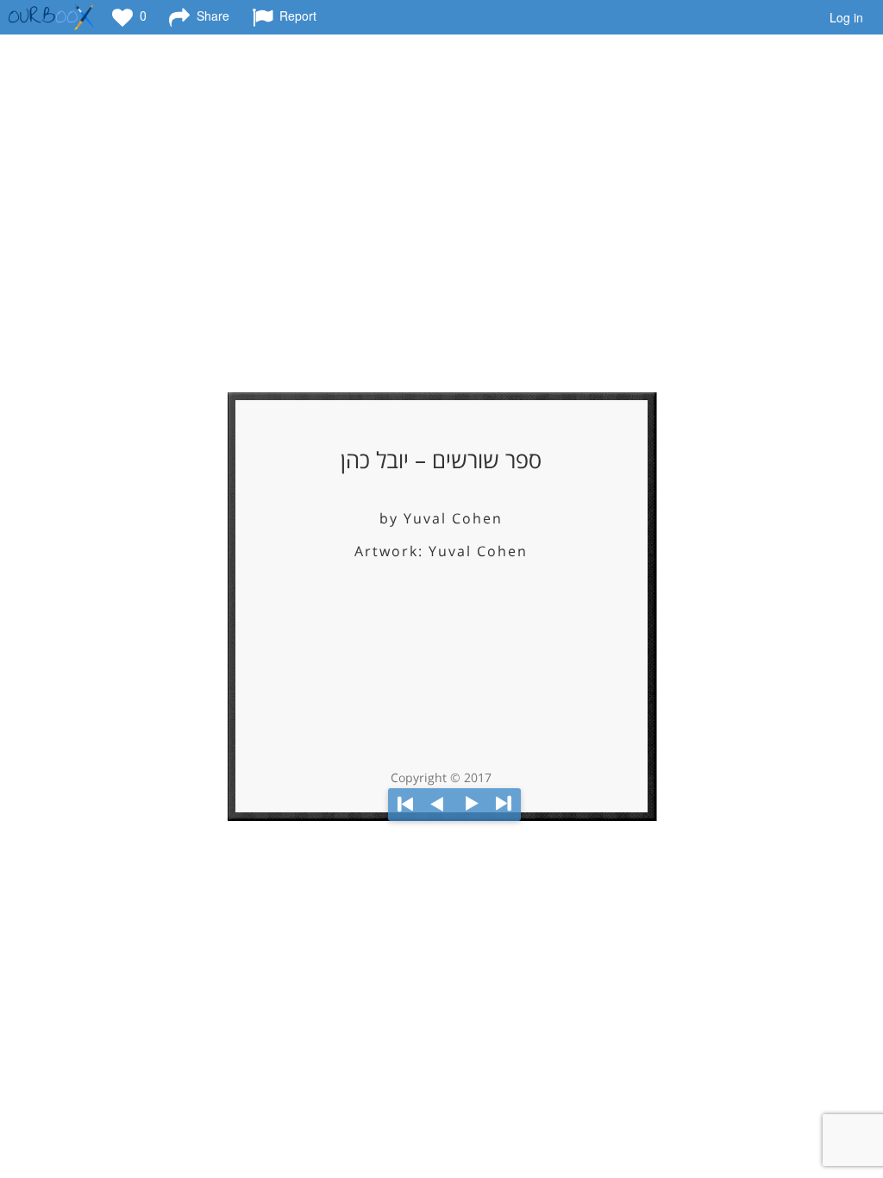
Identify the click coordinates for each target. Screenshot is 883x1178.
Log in (846, 17)
